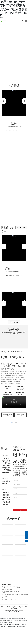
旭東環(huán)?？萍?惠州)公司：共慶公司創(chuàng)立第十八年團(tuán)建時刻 (6, 465)
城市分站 (21, 610)
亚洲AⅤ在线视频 (8, 626)
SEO (17, 610)
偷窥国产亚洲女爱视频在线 (18, 626)
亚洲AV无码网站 (16, 624)
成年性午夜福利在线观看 (6, 624)
